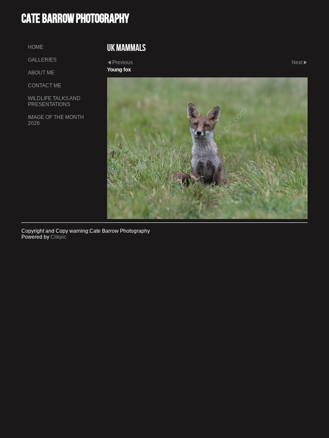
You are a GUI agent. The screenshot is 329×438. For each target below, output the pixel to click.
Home (35, 47)
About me (41, 73)
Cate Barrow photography (75, 18)
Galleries (42, 60)
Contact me (44, 86)
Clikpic (58, 237)
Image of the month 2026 (56, 120)
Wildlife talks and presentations (54, 101)
